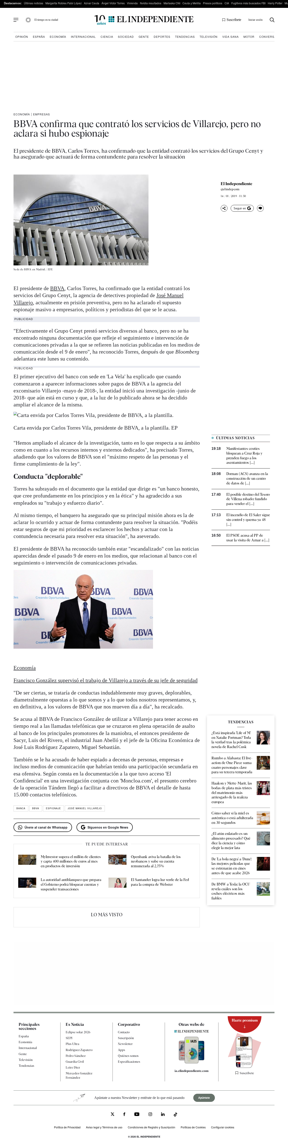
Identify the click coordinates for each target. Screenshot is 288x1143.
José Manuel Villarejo (85, 808)
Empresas (41, 114)
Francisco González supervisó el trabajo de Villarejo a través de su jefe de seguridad (106, 680)
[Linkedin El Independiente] (163, 1115)
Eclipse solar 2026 (78, 1032)
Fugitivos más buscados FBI (248, 3)
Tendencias (185, 36)
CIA (227, 3)
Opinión (21, 36)
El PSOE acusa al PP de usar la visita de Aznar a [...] (247, 537)
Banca (20, 808)
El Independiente (236, 184)
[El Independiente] (144, 20)
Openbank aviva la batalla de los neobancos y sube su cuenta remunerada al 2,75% (156, 861)
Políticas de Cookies (193, 1127)
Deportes (162, 36)
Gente (144, 36)
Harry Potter (275, 3)
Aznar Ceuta (91, 3)
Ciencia (107, 36)
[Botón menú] (16, 20)
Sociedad (126, 36)
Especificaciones (129, 1061)
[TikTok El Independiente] (175, 1115)
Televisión (209, 36)
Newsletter (125, 1044)
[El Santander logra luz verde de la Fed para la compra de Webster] (117, 885)
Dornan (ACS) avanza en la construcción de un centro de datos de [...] (247, 478)
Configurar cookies (222, 1127)
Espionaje (53, 808)
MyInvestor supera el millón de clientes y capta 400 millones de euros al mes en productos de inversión (71, 861)
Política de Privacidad (67, 1127)
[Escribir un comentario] (260, 208)
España (39, 36)
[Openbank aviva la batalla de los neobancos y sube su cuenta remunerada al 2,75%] (117, 862)
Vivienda (132, 3)
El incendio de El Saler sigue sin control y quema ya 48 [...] (248, 520)
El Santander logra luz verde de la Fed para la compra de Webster (160, 882)
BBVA (57, 288)
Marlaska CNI (172, 3)
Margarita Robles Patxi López (63, 3)
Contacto (124, 1032)
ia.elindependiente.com (192, 1071)
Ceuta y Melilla (191, 3)
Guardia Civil (75, 1061)
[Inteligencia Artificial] (191, 1062)
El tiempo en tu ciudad (46, 19)
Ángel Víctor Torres (113, 3)
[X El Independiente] (112, 1115)
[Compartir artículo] (224, 208)
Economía (58, 36)
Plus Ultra (72, 1044)
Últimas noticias (33, 3)
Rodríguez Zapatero (79, 1050)
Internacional (83, 36)
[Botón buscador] (272, 20)
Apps (121, 1050)
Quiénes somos (128, 1056)
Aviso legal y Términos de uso (104, 1127)
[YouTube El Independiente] (137, 1115)
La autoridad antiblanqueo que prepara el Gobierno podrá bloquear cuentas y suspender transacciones (71, 884)
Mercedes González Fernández (79, 1075)
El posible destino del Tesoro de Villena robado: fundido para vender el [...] (248, 499)
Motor (248, 36)
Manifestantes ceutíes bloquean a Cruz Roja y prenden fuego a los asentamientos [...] (244, 455)
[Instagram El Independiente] (150, 1115)
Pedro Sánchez (76, 1056)
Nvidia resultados (150, 3)
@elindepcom (230, 189)
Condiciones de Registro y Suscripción (151, 1127)
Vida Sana (230, 36)
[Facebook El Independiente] (124, 1115)
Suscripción (126, 1038)
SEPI (69, 1038)
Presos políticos (212, 3)
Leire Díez (73, 1067)
